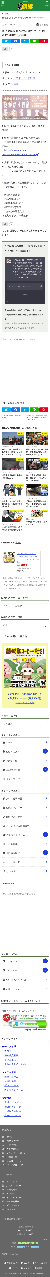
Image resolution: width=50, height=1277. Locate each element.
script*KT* (45, 1239)
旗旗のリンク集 (12, 1115)
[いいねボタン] (5, 49)
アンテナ (10, 1193)
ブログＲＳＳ (12, 988)
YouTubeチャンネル (16, 979)
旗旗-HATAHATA (19, 1273)
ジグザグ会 (11, 760)
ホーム (9, 742)
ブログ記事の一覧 (15, 1165)
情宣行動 (31, 78)
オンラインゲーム (15, 834)
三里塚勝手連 (13, 769)
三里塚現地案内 (12, 1111)
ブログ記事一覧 (13, 798)
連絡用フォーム (14, 1161)
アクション (11, 1181)
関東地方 (21, 78)
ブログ (7, 1050)
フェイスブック (13, 961)
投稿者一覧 (12, 1157)
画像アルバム (11, 1076)
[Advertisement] (25, 367)
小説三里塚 (10, 1059)
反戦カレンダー (13, 807)
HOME (6, 14)
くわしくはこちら (25, 702)
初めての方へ (12, 751)
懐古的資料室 (12, 853)
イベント (14, 14)
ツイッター (11, 970)
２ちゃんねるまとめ (15, 1064)
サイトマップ (12, 778)
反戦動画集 (11, 843)
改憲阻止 (16, 84)
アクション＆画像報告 (17, 825)
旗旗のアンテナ (13, 816)
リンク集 (11, 871)
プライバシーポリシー (16, 1153)
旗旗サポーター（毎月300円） (26, 698)
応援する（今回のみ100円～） (26, 694)
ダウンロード (12, 862)
